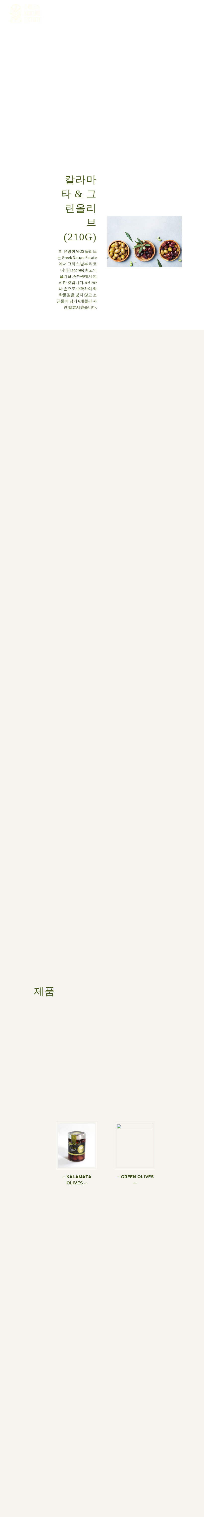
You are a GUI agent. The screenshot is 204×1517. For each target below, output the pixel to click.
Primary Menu (190, 13)
